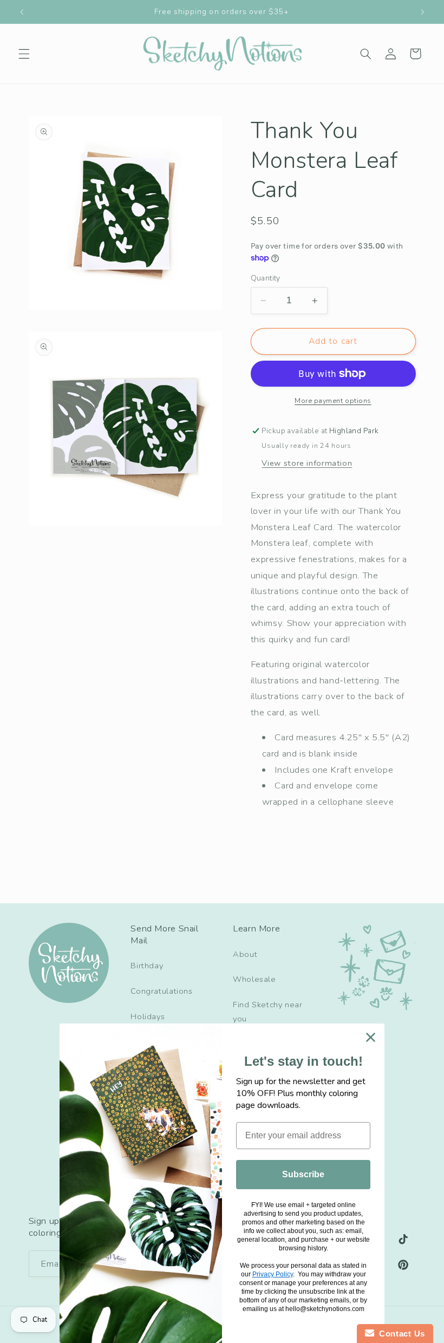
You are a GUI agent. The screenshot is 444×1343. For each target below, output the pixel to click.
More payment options (333, 400)
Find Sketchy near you (268, 1011)
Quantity (265, 278)
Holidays (147, 1016)
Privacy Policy (272, 1274)
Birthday (146, 965)
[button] (23, 53)
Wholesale (254, 979)
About (245, 954)
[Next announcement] (422, 12)
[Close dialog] (370, 1037)
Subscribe (303, 1174)
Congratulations (161, 991)
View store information (307, 463)
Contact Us (399, 1333)
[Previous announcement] (22, 12)
